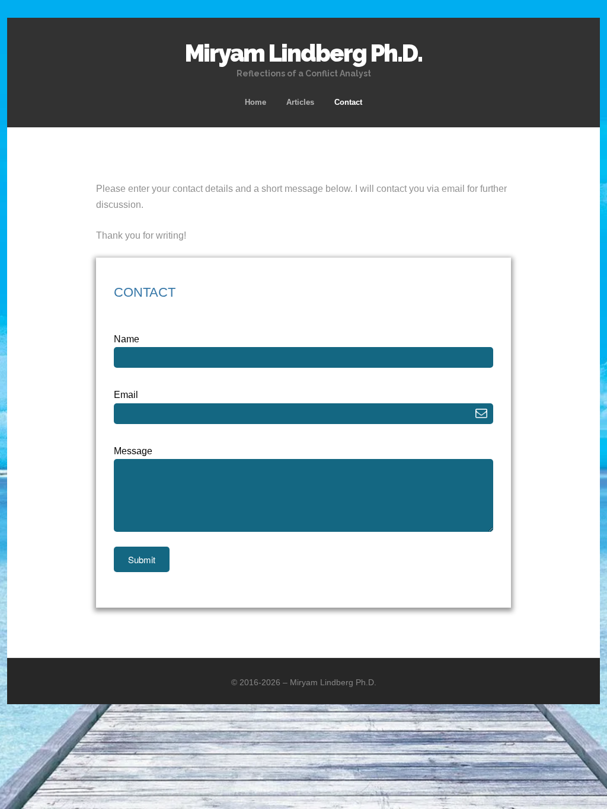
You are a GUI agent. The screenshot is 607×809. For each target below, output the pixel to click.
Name (126, 339)
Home (255, 102)
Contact (348, 102)
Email (126, 395)
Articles (300, 102)
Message (133, 451)
